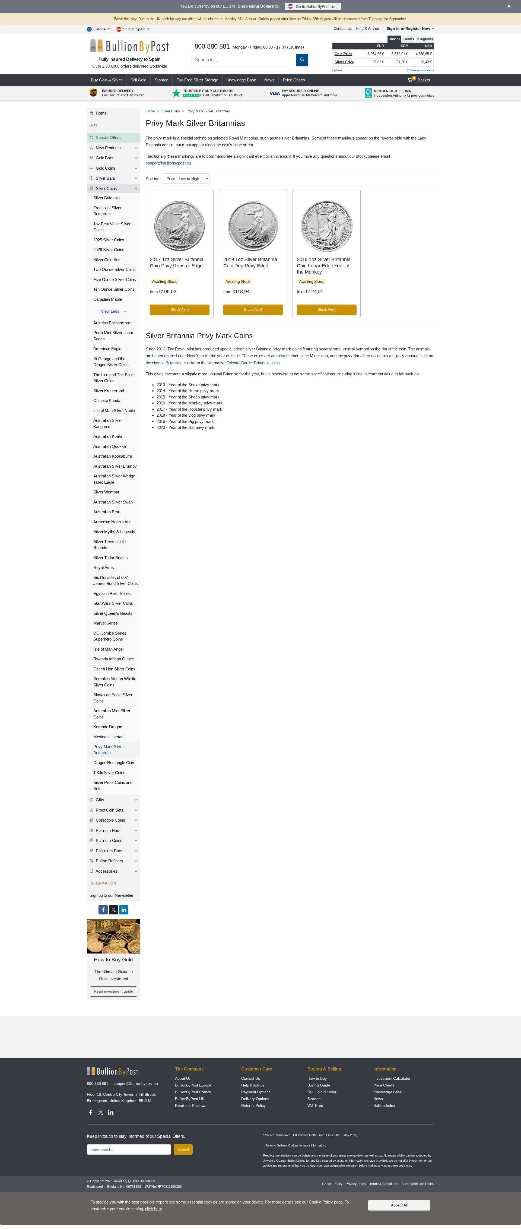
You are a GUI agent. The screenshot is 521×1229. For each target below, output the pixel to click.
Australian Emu (106, 511)
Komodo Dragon (107, 726)
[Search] (302, 60)
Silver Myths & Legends (114, 531)
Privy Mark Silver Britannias (108, 749)
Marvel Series (105, 623)
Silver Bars (105, 178)
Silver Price (344, 62)
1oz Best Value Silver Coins (112, 226)
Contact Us (250, 1078)
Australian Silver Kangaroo (107, 423)
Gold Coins (105, 168)
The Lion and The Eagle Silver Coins (114, 377)
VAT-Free (315, 1105)
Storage (161, 80)
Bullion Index (384, 1105)
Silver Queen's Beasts (112, 613)
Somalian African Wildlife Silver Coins (114, 681)
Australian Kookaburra (112, 456)
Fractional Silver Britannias (107, 210)
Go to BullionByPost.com (317, 6)
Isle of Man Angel (108, 649)
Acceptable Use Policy (418, 1184)
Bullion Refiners (109, 861)
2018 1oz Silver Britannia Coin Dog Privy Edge (250, 262)
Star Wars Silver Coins (113, 603)
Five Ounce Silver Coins (114, 279)
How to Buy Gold (113, 959)
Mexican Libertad (108, 736)
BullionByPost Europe (193, 1085)
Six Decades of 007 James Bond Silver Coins (115, 580)
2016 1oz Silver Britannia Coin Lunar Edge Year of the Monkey (324, 266)
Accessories (106, 871)
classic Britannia (166, 362)
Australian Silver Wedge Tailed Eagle (114, 479)
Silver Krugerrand (108, 390)
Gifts (99, 799)
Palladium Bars (108, 850)
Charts (294, 80)
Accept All (399, 1205)
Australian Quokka (109, 446)
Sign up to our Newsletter (112, 895)
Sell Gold (138, 80)
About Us (182, 1078)
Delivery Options (255, 1099)
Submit (183, 1149)
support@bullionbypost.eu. (169, 163)
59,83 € (378, 62)
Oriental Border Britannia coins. (254, 362)
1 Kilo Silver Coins (109, 772)
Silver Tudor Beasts (110, 557)
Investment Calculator (391, 1078)
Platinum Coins (108, 840)
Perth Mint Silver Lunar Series (113, 335)
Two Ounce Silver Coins (114, 269)
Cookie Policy (332, 1184)
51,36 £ (402, 62)
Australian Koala (107, 436)
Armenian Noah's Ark (112, 522)
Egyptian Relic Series (112, 593)
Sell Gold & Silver (322, 1092)
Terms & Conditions (384, 1184)
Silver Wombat (106, 492)
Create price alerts (421, 70)
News (269, 80)
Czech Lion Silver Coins (114, 669)
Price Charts (383, 1085)
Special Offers (108, 137)
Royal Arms (103, 567)
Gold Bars (104, 158)
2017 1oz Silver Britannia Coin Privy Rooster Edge (177, 262)
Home (150, 111)
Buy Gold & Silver (106, 80)
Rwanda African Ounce (113, 659)
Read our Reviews (190, 1105)
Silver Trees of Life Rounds (109, 544)
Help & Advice (367, 28)
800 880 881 (97, 1083)
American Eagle (107, 348)
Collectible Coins (110, 820)
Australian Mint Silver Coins (111, 713)
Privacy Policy (356, 1184)
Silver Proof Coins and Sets (112, 785)
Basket (421, 80)
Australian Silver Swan (113, 502)
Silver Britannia (106, 197)
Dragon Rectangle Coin (113, 762)
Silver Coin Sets (107, 259)
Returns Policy (253, 1105)
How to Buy (317, 1078)
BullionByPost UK (189, 1099)
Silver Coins (170, 111)
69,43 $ (426, 62)
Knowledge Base (241, 80)
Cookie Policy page (326, 1202)
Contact (342, 28)
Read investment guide (113, 991)
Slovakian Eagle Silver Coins (112, 697)
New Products (108, 147)
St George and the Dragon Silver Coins (110, 361)
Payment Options (256, 1092)
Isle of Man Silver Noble (114, 410)
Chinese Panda (106, 400)
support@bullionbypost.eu (136, 1083)
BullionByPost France (193, 1092)
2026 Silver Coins (108, 249)
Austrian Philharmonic (112, 323)
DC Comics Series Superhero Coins (109, 636)
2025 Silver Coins (108, 239)
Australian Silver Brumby (115, 466)
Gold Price (343, 54)
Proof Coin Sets (109, 810)
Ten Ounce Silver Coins (114, 289)
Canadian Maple (107, 299)
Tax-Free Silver (197, 80)
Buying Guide (318, 1085)
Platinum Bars (107, 830)
